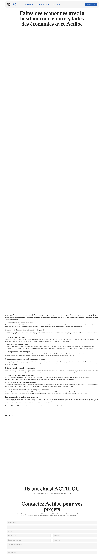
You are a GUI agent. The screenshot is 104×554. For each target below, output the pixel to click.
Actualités (56, 4)
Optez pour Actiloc (10, 405)
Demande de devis (91, 4)
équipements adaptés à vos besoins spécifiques (34, 317)
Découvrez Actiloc (43, 4)
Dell (54, 392)
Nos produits (29, 4)
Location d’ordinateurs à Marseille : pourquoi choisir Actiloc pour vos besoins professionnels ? (73, 461)
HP (56, 392)
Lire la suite (8, 441)
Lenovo (60, 392)
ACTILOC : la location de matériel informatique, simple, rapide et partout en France (26, 461)
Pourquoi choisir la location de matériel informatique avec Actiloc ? (26, 425)
